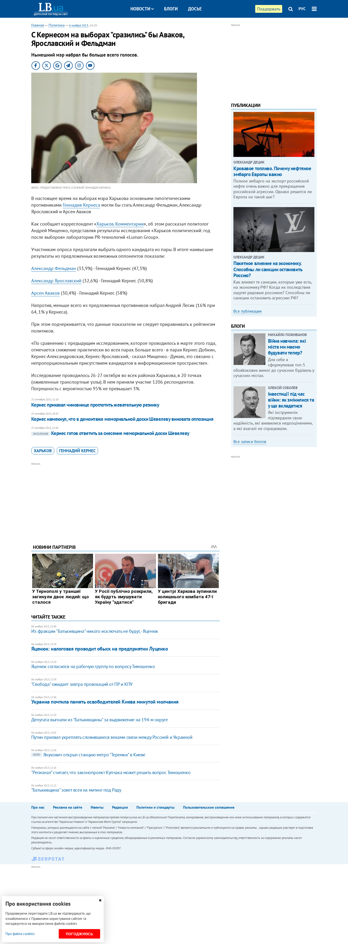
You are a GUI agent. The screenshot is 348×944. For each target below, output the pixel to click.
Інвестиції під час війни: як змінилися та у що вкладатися (291, 400)
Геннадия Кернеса (81, 205)
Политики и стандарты (155, 807)
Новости (140, 9)
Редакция (120, 807)
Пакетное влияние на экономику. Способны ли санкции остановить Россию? (267, 269)
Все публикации (247, 311)
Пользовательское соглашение (208, 807)
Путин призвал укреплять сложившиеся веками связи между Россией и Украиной (111, 737)
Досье (195, 9)
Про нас (38, 807)
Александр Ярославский (56, 281)
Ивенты (97, 807)
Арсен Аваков (45, 293)
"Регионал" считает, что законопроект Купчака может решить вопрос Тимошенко (110, 772)
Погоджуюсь (79, 934)
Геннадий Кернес (77, 450)
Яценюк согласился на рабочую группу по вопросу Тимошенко (93, 666)
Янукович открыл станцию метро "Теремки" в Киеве (89, 755)
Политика (57, 25)
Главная (37, 25)
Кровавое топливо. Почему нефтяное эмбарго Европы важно (272, 171)
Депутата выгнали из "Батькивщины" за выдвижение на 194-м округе (99, 720)
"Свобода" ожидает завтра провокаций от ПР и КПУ (82, 684)
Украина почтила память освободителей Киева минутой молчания (104, 701)
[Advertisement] (125, 500)
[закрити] (100, 900)
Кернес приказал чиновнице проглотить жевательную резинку (95, 405)
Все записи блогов (249, 441)
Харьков (43, 450)
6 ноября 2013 (78, 25)
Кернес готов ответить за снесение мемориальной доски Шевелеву (111, 433)
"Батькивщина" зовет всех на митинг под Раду (76, 790)
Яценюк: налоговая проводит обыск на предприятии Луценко (99, 648)
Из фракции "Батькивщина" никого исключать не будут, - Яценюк (94, 631)
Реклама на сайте (67, 807)
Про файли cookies (20, 933)
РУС (302, 8)
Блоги (171, 9)
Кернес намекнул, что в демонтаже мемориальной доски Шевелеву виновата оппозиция (122, 419)
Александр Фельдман (53, 268)
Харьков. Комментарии (120, 224)
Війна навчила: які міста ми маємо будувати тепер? (287, 347)
